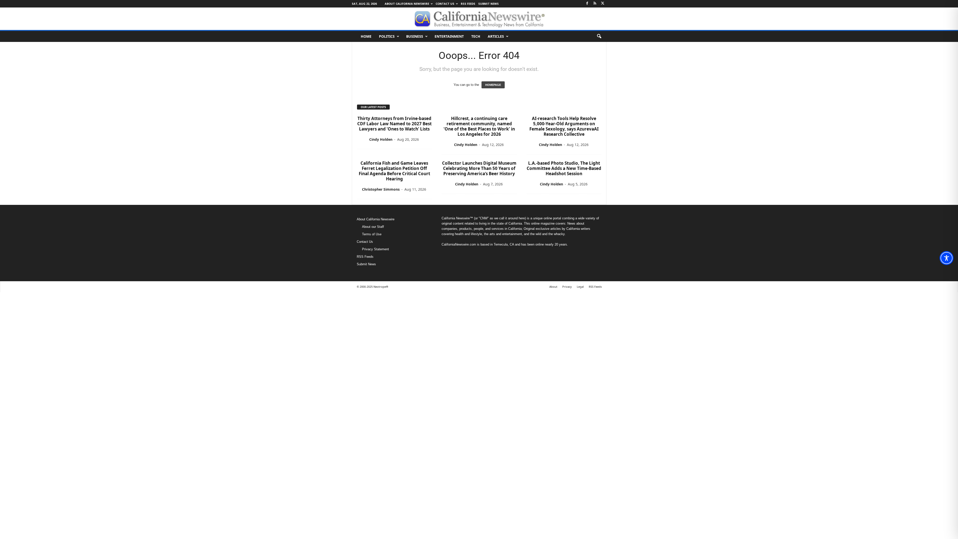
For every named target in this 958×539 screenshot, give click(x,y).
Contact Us (445, 3)
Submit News (488, 3)
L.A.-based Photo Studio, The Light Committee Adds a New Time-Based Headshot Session (564, 168)
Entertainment (449, 36)
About (553, 286)
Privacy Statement (375, 249)
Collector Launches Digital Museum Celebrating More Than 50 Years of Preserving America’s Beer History (479, 168)
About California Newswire (407, 3)
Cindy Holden (380, 139)
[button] (599, 36)
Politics (387, 36)
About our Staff (373, 227)
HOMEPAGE (493, 84)
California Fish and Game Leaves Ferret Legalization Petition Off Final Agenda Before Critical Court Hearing (394, 171)
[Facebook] (587, 3)
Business (414, 36)
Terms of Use (371, 234)
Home (366, 36)
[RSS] (595, 3)
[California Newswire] (479, 18)
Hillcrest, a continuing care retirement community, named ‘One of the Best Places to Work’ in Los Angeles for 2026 (479, 126)
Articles (496, 36)
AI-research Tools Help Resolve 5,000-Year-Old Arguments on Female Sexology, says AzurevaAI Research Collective (564, 126)
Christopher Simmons (381, 189)
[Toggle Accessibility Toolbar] (946, 258)
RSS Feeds (468, 3)
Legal (580, 286)
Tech (475, 36)
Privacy (567, 286)
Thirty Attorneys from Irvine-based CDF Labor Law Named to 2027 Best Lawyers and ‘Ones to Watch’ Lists (394, 124)
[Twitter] (603, 3)
